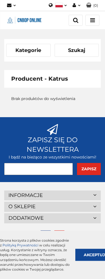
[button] (92, 5)
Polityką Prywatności (20, 245)
